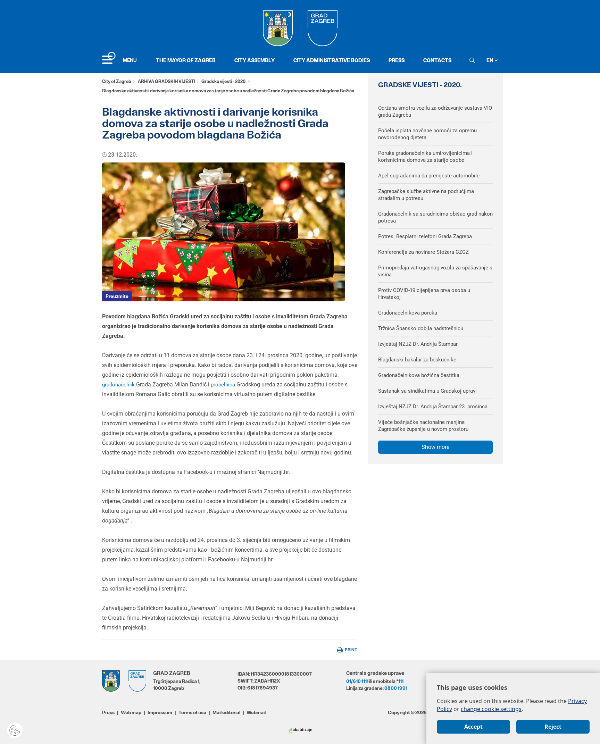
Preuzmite (117, 296)
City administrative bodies (331, 60)
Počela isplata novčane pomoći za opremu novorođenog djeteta (427, 134)
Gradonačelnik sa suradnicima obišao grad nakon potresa (435, 217)
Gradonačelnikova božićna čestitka (418, 375)
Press (397, 60)
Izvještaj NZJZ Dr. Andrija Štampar (418, 344)
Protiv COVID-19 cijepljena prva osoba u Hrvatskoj (424, 293)
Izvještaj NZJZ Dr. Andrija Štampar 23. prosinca (433, 406)
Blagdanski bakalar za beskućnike (417, 360)
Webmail (256, 712)
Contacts (437, 60)
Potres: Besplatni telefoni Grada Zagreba (425, 236)
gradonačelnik (119, 385)
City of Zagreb (116, 81)
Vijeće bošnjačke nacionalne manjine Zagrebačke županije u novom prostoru (423, 425)
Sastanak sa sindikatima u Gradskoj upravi (427, 391)
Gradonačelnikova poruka (407, 313)
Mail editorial (226, 712)
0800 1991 (395, 688)
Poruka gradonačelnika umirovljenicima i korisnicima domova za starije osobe (425, 156)
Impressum (160, 712)
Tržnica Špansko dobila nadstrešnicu (420, 328)
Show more (435, 447)
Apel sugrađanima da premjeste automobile (429, 176)
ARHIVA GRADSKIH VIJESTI (166, 81)
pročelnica (223, 385)
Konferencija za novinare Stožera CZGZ (423, 252)
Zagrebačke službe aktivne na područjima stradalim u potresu (426, 194)
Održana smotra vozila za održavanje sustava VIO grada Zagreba (435, 111)
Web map (131, 712)
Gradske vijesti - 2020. (224, 81)
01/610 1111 (357, 681)
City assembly (254, 60)
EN (490, 60)
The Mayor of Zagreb (186, 60)
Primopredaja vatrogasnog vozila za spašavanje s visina (435, 271)
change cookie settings (491, 709)
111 (400, 681)
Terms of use (192, 712)
